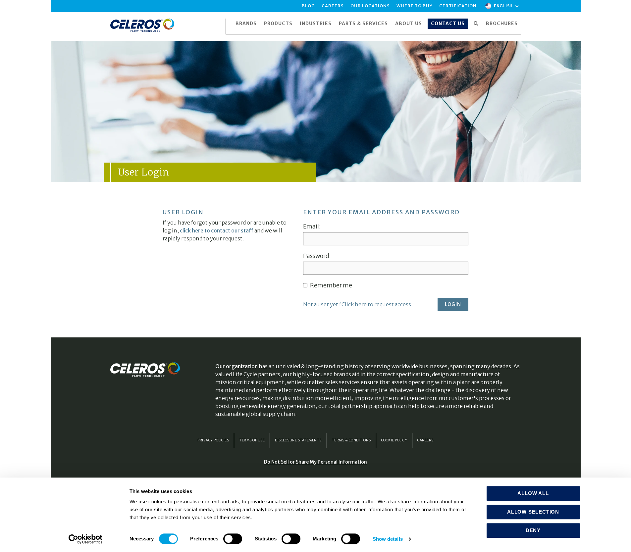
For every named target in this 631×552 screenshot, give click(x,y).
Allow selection (533, 512)
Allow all (533, 493)
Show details (388, 539)
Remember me (330, 285)
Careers (425, 440)
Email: (312, 226)
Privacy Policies (213, 440)
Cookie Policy (394, 440)
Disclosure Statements (298, 440)
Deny (533, 530)
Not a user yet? (357, 304)
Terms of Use (252, 440)
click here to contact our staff (216, 230)
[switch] (232, 538)
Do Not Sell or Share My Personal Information (315, 462)
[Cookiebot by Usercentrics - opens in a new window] (85, 539)
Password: (317, 256)
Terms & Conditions (351, 440)
